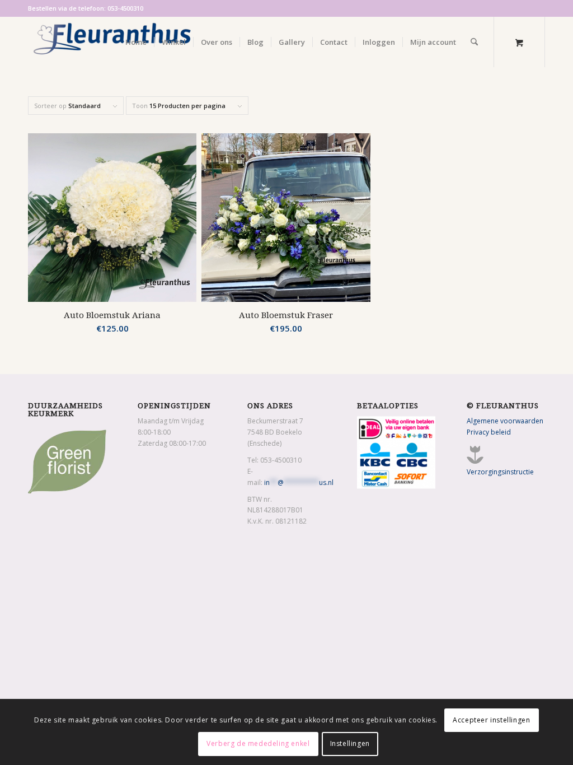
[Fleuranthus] (112, 42)
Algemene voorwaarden (505, 421)
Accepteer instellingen (491, 720)
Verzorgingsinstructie (500, 472)
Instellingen (350, 743)
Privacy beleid (489, 432)
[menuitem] (136, 42)
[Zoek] (474, 42)
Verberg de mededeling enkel (257, 743)
